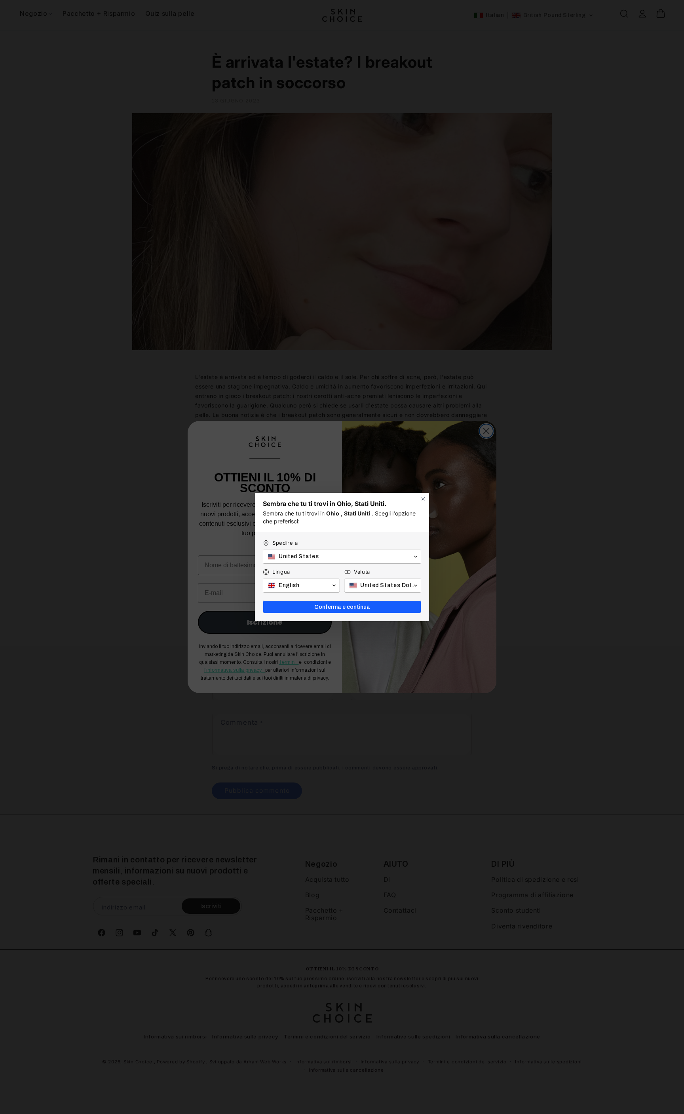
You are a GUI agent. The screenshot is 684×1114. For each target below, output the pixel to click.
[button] (342, 556)
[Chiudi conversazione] (423, 498)
